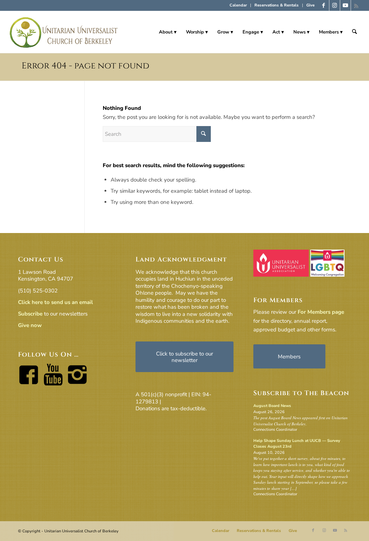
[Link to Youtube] (345, 5)
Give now (30, 325)
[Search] (354, 32)
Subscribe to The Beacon (301, 393)
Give (310, 5)
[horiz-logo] (64, 32)
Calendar (238, 5)
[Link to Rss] (356, 5)
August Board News (272, 405)
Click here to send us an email (55, 302)
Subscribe (30, 313)
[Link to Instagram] (334, 5)
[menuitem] (238, 5)
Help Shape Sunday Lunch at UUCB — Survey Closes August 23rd (296, 444)
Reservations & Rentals (276, 5)
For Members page (321, 312)
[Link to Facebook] (324, 5)
